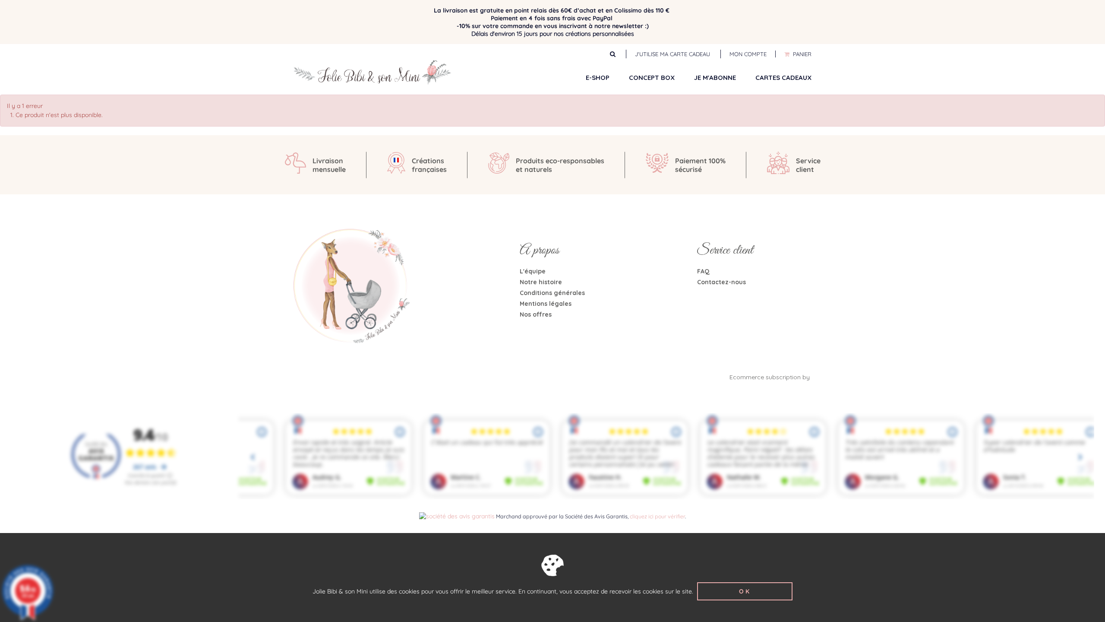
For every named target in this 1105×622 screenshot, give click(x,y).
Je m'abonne (715, 77)
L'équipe (533, 271)
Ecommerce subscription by (770, 377)
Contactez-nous (721, 282)
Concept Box (652, 77)
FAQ (703, 271)
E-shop (597, 77)
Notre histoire (541, 282)
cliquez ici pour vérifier (657, 516)
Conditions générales (552, 293)
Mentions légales (545, 304)
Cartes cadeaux (783, 77)
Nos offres (536, 314)
